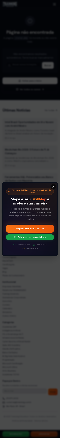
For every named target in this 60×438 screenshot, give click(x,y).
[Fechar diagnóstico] (53, 186)
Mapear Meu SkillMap (27, 228)
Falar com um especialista (32, 237)
